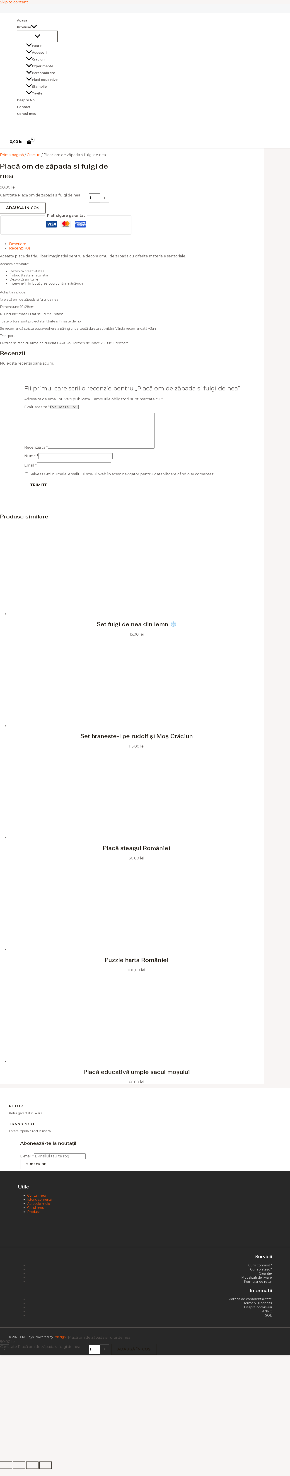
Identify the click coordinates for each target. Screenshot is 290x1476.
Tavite (37, 93)
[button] (34, 27)
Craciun (38, 59)
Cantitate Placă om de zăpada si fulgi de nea (40, 195)
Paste (36, 46)
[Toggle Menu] (37, 36)
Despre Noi (26, 100)
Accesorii (40, 53)
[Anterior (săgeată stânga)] (6, 1472)
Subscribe (36, 1164)
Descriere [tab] (17, 244)
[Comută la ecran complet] (19, 1465)
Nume (31, 456)
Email (30, 465)
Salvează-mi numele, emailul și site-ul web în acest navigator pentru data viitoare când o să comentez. (122, 474)
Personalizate (43, 73)
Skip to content (14, 2)
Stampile (39, 87)
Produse (34, 1212)
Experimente (42, 66)
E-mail (27, 1156)
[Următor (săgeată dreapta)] (19, 1472)
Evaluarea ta (37, 407)
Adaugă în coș (22, 208)
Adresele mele (38, 1204)
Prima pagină (12, 155)
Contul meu (26, 114)
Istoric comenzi (39, 1200)
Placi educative (45, 80)
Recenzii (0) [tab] (19, 248)
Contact (24, 107)
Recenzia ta (36, 447)
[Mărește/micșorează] (6, 1465)
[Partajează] (32, 1465)
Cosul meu (35, 1208)
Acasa (22, 20)
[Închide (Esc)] (45, 1465)
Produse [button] (24, 27)
